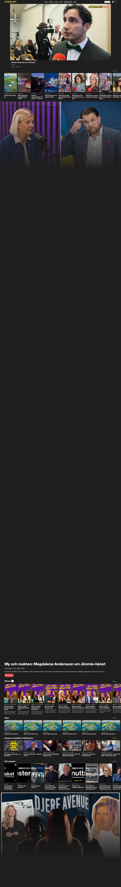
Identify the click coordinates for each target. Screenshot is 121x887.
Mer (75, 2)
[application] (60, 32)
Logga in (107, 2)
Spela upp (10, 675)
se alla (115, 70)
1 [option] (12, 681)
